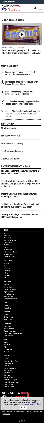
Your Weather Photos (11, 299)
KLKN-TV (11, 8)
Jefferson (7, 268)
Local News (7, 235)
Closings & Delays (10, 289)
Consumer (7, 247)
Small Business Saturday (12, 143)
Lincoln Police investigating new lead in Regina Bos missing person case (22, 102)
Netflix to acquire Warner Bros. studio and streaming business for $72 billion (20, 205)
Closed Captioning (10, 368)
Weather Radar (9, 296)
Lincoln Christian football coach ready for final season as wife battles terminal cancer (23, 113)
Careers (6, 366)
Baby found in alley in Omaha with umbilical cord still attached (19, 92)
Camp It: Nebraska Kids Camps (14, 333)
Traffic (6, 306)
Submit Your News (10, 257)
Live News (7, 345)
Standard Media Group (11, 382)
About (6, 359)
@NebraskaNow (8, 128)
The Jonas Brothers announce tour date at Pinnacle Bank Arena (20, 172)
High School (8, 319)
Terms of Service (9, 387)
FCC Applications (9, 377)
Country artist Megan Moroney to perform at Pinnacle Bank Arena (20, 215)
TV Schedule (8, 349)
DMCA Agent (8, 370)
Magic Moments (9, 329)
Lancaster (7, 271)
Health (4, 48)
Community (7, 326)
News (5, 233)
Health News (8, 250)
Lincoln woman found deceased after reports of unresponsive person (21, 73)
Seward (6, 275)
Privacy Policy (8, 384)
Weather (6, 285)
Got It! (23, 407)
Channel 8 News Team (11, 361)
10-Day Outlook (9, 287)
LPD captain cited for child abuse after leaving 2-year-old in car (21, 83)
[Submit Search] (34, 8)
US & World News (9, 245)
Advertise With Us (9, 363)
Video (5, 347)
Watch (6, 342)
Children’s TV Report (10, 380)
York (5, 278)
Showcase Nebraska (10, 135)
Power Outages (9, 294)
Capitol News (8, 242)
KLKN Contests (8, 336)
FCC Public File (8, 373)
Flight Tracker (8, 292)
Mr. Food (6, 352)
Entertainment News (10, 252)
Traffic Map (7, 308)
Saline (6, 273)
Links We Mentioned (10, 158)
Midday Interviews (10, 331)
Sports (6, 315)
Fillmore (6, 264)
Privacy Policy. (34, 405)
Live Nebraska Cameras (12, 151)
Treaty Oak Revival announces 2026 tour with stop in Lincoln (19, 195)
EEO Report (7, 375)
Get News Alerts (9, 254)
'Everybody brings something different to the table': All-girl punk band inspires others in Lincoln (20, 184)
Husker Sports (8, 317)
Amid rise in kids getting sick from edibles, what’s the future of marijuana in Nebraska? (21, 51)
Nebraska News (9, 238)
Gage (5, 266)
